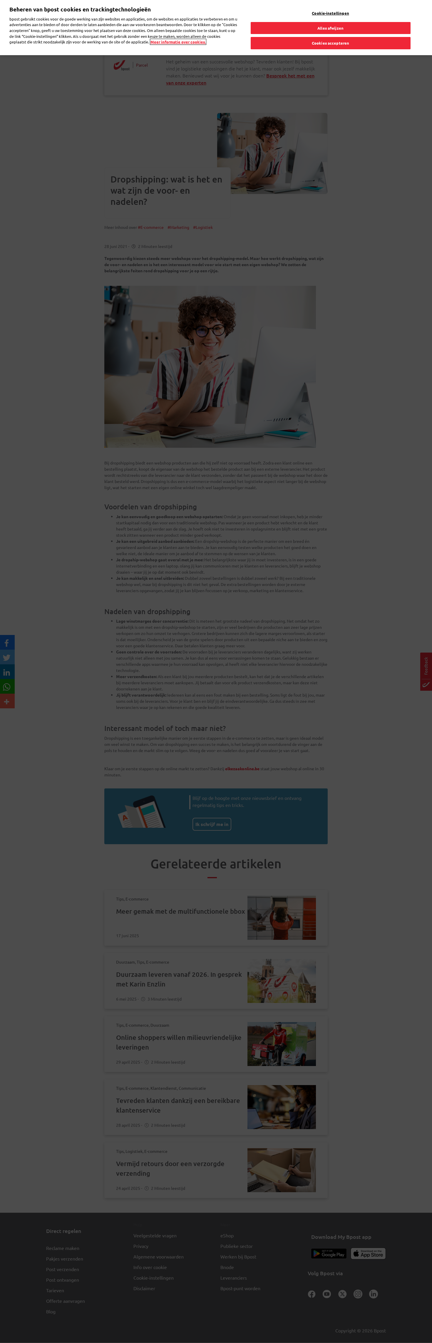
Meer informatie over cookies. (178, 41)
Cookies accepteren (330, 42)
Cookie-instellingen (330, 13)
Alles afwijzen (330, 28)
